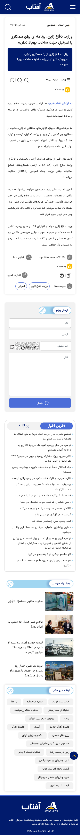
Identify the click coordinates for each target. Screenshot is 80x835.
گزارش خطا (18, 257)
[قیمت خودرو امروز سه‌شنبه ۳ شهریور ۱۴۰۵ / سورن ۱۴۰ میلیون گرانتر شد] (58, 647)
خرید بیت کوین (61, 702)
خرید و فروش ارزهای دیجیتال (53, 777)
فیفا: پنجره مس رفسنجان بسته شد (51, 521)
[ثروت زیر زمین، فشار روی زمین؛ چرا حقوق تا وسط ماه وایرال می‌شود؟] (58, 670)
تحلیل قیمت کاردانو (29, 752)
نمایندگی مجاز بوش (58, 710)
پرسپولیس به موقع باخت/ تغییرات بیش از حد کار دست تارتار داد (43, 487)
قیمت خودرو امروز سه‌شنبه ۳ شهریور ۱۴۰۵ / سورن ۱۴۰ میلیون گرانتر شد (25, 648)
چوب (66, 719)
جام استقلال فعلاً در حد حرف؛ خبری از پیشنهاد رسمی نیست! (41, 469)
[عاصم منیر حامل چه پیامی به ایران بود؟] (58, 624)
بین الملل (63, 25)
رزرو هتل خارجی (60, 735)
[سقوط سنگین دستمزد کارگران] (58, 601)
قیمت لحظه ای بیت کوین (55, 769)
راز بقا (14, 702)
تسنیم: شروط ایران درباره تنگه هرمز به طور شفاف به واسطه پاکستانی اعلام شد (42, 436)
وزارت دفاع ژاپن (39, 286)
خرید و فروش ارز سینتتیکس (54, 760)
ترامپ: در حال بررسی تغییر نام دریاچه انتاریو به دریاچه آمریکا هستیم (44, 447)
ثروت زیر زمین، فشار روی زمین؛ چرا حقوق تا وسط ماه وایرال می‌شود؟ (26, 671)
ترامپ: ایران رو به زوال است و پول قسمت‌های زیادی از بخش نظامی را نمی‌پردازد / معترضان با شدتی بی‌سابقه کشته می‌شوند (42, 543)
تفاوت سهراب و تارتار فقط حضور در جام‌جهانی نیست (41, 478)
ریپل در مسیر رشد (59, 752)
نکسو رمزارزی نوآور (32, 735)
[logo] (41, 6)
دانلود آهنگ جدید (59, 727)
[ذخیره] (68, 275)
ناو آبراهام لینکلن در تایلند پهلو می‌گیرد (49, 554)
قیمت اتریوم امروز (59, 786)
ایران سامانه (32, 831)
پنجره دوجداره (35, 702)
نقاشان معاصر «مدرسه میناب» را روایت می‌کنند (45, 508)
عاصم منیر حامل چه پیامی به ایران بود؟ (25, 624)
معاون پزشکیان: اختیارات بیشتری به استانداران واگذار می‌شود (42, 529)
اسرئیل (21, 286)
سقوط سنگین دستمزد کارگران (25, 601)
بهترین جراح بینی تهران (41, 719)
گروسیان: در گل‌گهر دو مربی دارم (53, 515)
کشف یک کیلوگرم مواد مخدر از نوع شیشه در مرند (43, 496)
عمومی (51, 25)
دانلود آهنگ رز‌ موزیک (26, 710)
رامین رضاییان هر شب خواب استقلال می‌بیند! (46, 502)
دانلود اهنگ (17, 727)
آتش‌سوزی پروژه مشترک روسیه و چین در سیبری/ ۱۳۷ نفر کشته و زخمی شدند (41, 458)
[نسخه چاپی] (61, 275)
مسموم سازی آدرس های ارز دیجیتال (49, 744)
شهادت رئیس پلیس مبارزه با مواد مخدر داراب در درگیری (44, 563)
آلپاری (37, 727)
